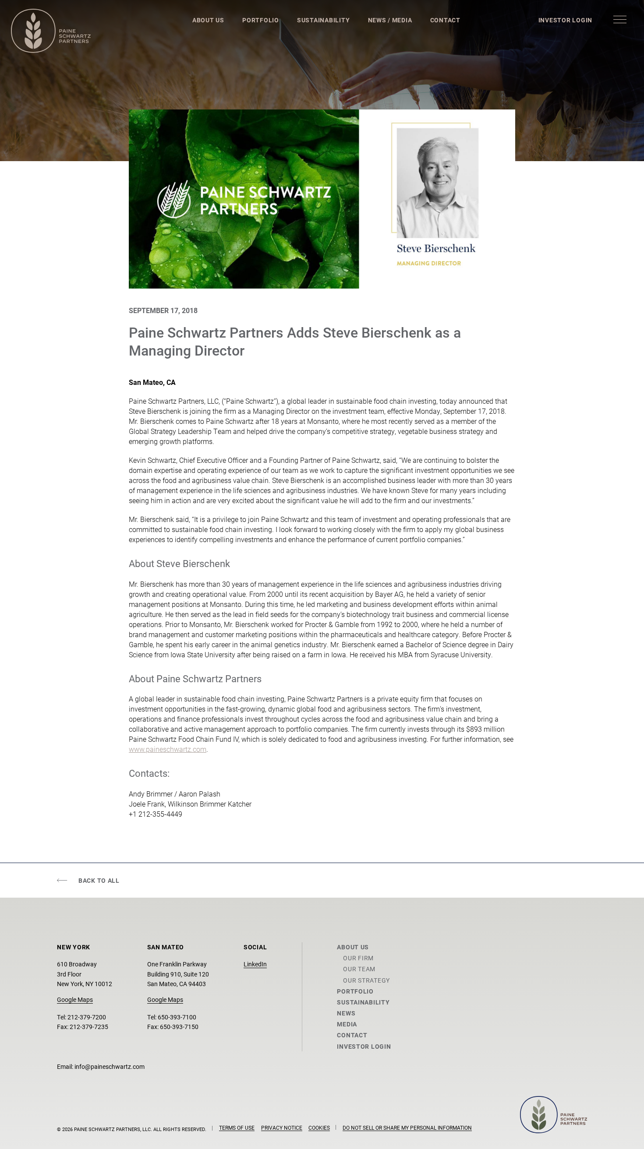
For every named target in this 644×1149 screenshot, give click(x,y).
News (346, 1013)
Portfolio (260, 20)
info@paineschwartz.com (109, 1066)
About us (353, 947)
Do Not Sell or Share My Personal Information (407, 1127)
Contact (445, 20)
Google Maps (75, 999)
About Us (208, 20)
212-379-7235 (89, 1026)
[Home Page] (51, 31)
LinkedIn (255, 964)
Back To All (99, 880)
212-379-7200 (86, 1017)
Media (347, 1024)
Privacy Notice (281, 1127)
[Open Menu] (620, 19)
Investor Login (565, 20)
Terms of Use (237, 1127)
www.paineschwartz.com (167, 749)
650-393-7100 (177, 1017)
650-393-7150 (179, 1026)
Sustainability (323, 20)
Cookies (319, 1127)
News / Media (390, 20)
